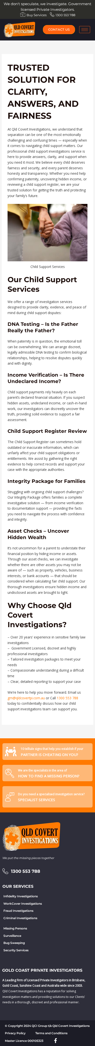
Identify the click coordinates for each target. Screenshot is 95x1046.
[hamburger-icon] (84, 29)
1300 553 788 (67, 698)
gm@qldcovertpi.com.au (26, 698)
